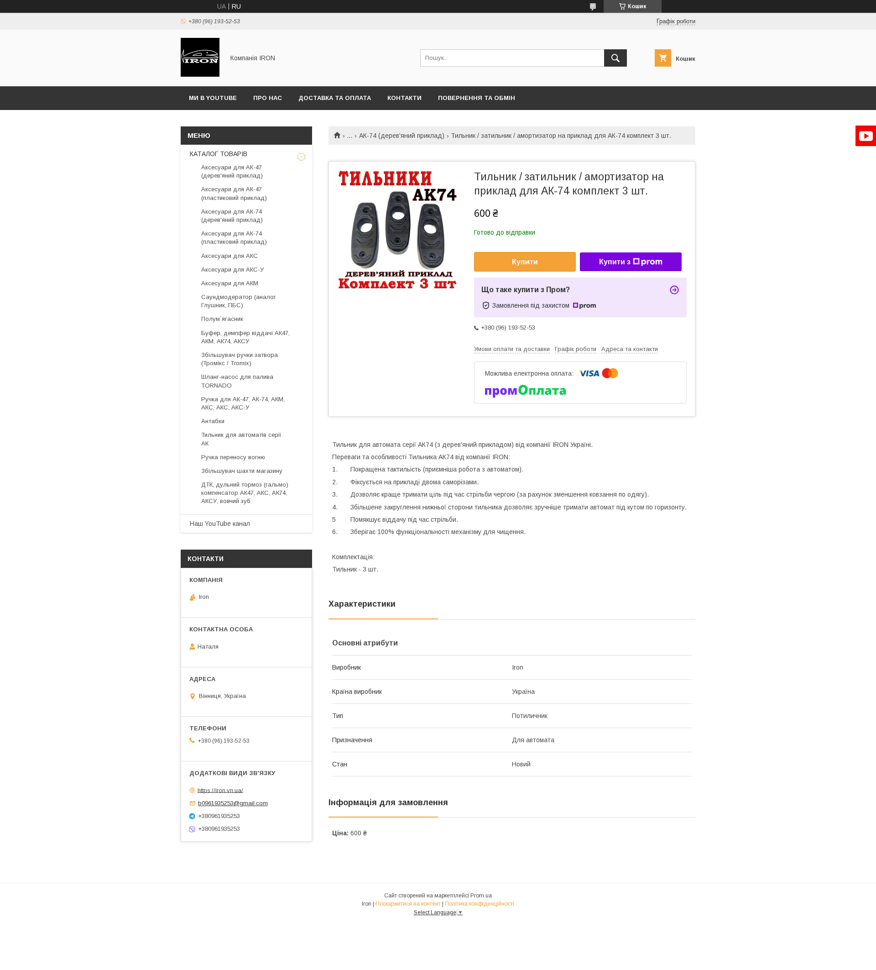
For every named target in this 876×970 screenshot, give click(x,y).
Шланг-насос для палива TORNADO (237, 380)
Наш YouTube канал (220, 523)
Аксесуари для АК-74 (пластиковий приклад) (234, 237)
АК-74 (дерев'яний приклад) (401, 135)
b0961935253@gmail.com (233, 803)
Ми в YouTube (213, 97)
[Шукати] (615, 58)
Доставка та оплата (334, 97)
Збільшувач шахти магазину (241, 470)
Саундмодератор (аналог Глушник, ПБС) (238, 301)
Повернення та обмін (476, 97)
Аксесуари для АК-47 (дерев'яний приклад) (232, 171)
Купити (525, 262)
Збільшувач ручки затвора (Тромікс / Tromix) (239, 359)
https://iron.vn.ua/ (220, 789)
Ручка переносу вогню (233, 457)
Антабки (212, 421)
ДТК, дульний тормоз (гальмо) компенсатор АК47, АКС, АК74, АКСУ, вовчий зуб (244, 492)
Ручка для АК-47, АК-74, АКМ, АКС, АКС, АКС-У (243, 403)
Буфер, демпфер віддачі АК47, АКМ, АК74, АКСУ (245, 337)
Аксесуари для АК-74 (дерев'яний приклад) (232, 215)
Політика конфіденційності (479, 904)
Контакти (404, 97)
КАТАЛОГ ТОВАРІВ (218, 153)
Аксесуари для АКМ (229, 283)
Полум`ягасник (222, 318)
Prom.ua (481, 895)
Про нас (267, 97)
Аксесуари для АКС (229, 255)
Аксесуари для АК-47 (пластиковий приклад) (234, 193)
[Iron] (200, 74)
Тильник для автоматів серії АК (241, 438)
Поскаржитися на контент (408, 904)
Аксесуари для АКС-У (232, 269)
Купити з (615, 262)
